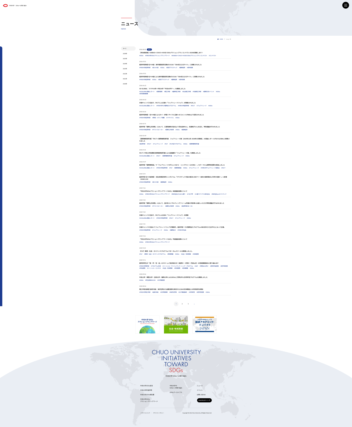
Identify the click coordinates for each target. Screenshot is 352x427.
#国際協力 (173, 230)
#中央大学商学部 (144, 266)
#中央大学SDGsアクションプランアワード (157, 55)
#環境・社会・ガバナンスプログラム (155, 254)
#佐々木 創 (155, 67)
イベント (200, 390)
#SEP (196, 266)
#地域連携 (196, 254)
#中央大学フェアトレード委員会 (210, 168)
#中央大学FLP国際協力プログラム (166, 106)
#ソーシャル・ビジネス (154, 268)
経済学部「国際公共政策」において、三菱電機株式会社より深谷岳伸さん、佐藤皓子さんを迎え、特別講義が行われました (179, 127)
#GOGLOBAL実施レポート (147, 91)
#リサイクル (170, 118)
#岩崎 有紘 (155, 292)
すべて (124, 48)
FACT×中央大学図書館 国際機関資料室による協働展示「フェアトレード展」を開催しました (170, 153)
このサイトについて (145, 413)
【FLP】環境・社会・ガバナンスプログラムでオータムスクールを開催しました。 (166, 251)
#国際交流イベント (208, 91)
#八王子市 (190, 194)
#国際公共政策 (169, 130)
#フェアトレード (202, 106)
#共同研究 (192, 292)
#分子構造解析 (182, 292)
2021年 (125, 79)
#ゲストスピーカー (157, 130)
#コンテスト (212, 55)
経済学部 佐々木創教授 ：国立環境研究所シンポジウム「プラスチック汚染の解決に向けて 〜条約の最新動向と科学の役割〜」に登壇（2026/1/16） (183, 178)
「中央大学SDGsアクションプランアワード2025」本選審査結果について (163, 191)
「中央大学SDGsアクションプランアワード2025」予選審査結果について (163, 239)
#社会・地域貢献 (186, 254)
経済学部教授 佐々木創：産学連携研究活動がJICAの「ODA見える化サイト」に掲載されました (170, 64)
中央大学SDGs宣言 (146, 386)
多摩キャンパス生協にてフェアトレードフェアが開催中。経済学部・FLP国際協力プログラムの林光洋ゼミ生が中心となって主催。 (182, 227)
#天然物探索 (164, 292)
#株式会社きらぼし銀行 (178, 194)
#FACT (193, 106)
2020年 (125, 84)
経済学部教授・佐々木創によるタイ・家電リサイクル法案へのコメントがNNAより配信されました (171, 115)
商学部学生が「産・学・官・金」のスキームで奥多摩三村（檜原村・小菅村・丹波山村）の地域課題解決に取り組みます (179, 263)
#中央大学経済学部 (144, 67)
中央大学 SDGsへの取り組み (176, 376)
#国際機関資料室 (194, 144)
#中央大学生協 (182, 230)
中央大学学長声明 (146, 390)
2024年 (125, 63)
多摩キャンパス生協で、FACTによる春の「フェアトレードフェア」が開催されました (167, 103)
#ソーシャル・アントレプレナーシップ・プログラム (178, 266)
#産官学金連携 (214, 266)
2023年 (125, 69)
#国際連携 (159, 91)
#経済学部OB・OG (186, 206)
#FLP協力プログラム (175, 144)
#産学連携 (190, 67)
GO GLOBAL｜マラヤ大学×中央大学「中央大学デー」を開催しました (162, 88)
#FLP (166, 144)
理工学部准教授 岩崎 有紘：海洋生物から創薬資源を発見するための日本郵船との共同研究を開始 (171, 289)
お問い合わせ (201, 394)
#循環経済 (182, 67)
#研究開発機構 (143, 94)
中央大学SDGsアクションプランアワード (149, 400)
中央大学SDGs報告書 (147, 394)
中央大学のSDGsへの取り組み (176, 387)
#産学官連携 (224, 266)
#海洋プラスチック (171, 67)
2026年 (125, 53)
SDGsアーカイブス (176, 392)
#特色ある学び (204, 266)
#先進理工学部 (197, 91)
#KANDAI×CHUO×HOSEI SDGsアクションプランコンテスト (189, 55)
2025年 (125, 58)
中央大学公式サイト (203, 400)
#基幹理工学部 (176, 91)
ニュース (200, 386)
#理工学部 (167, 91)
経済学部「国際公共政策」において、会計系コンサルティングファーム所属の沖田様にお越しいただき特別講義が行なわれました (181, 203)
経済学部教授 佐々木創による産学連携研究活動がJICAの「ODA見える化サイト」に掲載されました (172, 76)
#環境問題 (170, 254)
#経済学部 (142, 144)
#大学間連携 (161, 280)
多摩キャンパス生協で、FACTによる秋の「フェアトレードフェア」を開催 (163, 215)
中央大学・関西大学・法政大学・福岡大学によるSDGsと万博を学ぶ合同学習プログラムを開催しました (173, 277)
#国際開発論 (177, 168)
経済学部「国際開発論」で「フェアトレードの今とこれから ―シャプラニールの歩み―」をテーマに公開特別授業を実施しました (182, 165)
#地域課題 (185, 268)
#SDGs (141, 55)
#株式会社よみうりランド (219, 194)
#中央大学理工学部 (144, 292)
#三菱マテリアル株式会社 (202, 194)
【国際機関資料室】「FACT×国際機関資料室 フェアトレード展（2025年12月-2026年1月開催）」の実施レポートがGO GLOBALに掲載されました (184, 140)
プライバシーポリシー (158, 413)
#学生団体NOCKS (150, 280)
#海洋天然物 (173, 292)
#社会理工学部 (186, 91)
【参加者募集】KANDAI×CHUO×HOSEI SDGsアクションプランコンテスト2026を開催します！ (171, 52)
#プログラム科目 (156, 266)
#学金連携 (142, 268)
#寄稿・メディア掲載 (158, 118)
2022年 (125, 74)
